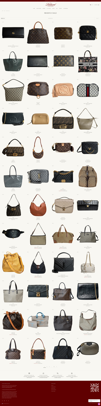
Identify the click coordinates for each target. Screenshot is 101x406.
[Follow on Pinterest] (6, 400)
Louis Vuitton (38, 102)
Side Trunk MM (38, 362)
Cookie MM (38, 218)
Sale (57, 8)
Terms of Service (53, 389)
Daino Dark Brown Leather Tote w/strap (62, 333)
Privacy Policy (53, 391)
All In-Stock (49, 8)
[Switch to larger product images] (1, 18)
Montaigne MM (63, 362)
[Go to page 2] (56, 367)
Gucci (13, 102)
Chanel (88, 217)
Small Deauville (38, 333)
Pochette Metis (63, 218)
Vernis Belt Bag (87, 362)
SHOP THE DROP (39, 8)
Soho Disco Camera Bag (63, 103)
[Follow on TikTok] (8, 400)
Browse (44, 8)
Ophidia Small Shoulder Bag (13, 103)
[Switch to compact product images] (4, 18)
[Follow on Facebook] (2, 400)
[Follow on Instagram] (4, 400)
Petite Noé (13, 333)
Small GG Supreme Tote (87, 247)
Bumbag (38, 103)
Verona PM (13, 362)
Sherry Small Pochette (38, 247)
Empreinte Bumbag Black (13, 247)
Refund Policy (53, 388)
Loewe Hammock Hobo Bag (88, 132)
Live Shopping (65, 8)
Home (34, 8)
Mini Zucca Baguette (63, 132)
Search (52, 385)
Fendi (13, 217)
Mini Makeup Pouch (38, 132)
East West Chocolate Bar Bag (88, 218)
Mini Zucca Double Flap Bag (13, 218)
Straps (53, 8)
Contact (60, 8)
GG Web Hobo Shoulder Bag (87, 333)
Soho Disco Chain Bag (13, 132)
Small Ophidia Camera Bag (88, 103)
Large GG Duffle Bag (63, 247)
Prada (63, 332)
